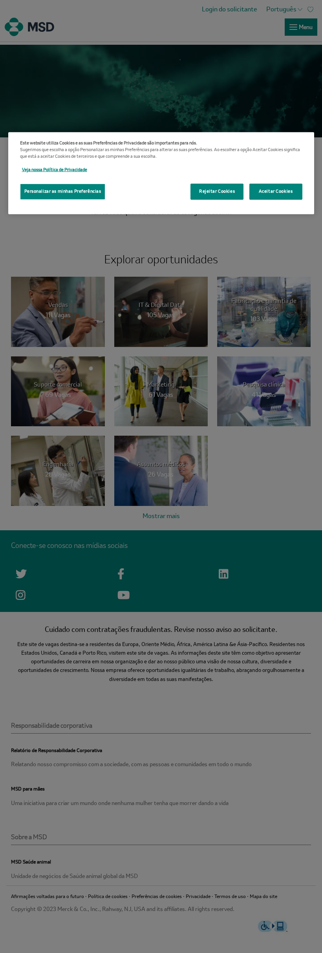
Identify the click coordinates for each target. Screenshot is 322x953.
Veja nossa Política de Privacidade (54, 170)
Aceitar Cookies (276, 191)
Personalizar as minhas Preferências (62, 191)
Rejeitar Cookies (217, 191)
